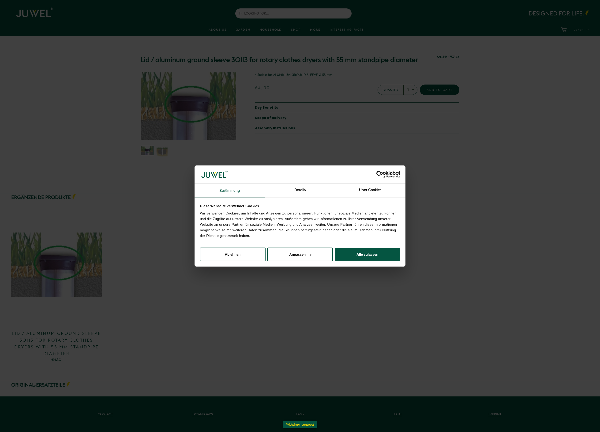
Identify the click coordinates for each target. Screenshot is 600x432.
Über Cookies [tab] (370, 190)
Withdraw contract (300, 424)
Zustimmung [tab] (230, 190)
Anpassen (297, 254)
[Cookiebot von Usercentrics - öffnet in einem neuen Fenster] (379, 174)
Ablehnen (232, 254)
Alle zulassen (367, 254)
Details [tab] (300, 190)
